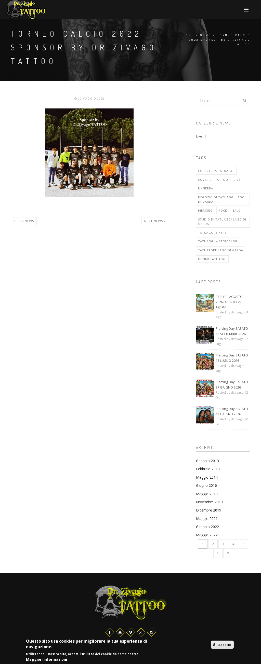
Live (201, 136)
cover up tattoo (213, 180)
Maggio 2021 (207, 518)
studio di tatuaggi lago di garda (222, 221)
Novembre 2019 (209, 502)
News (206, 35)
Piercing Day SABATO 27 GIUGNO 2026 (232, 385)
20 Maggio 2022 (90, 98)
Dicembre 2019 (208, 510)
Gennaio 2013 (207, 460)
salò (237, 210)
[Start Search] (244, 100)
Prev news (24, 221)
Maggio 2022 (207, 534)
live (237, 180)
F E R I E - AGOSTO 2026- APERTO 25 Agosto (229, 302)
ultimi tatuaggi (212, 259)
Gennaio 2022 (207, 526)
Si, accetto (222, 645)
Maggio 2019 (207, 493)
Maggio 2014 (207, 477)
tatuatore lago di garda (220, 250)
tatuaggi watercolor (217, 241)
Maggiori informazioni (46, 659)
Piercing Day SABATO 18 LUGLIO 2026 (232, 358)
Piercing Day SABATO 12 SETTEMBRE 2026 (232, 331)
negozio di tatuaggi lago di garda (221, 199)
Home (188, 35)
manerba (205, 188)
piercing (205, 210)
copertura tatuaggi (216, 171)
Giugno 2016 (206, 485)
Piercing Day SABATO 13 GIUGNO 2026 (232, 411)
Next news (154, 221)
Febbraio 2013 (208, 468)
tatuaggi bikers (212, 232)
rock (222, 210)
